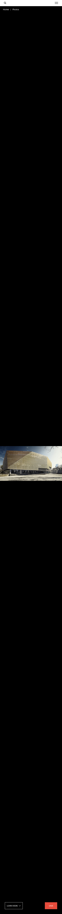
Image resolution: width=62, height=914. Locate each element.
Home (6, 9)
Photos (15, 9)
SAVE (51, 906)
